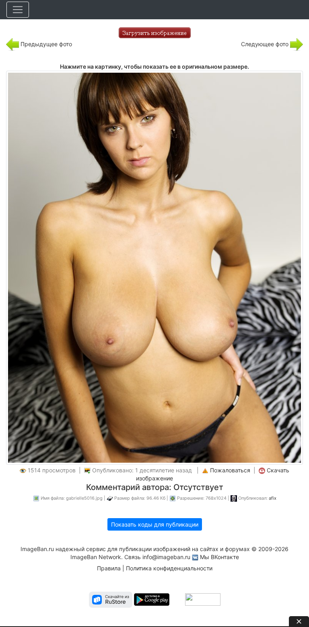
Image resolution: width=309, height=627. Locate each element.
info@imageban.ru (166, 556)
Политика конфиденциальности (169, 568)
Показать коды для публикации (154, 524)
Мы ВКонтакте (219, 556)
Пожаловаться (230, 470)
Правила (109, 568)
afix (272, 498)
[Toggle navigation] (17, 10)
